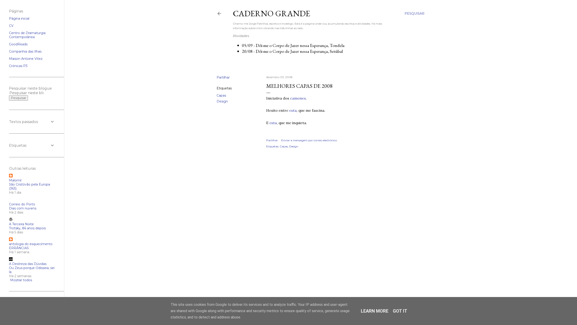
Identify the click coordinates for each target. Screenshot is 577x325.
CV (11, 26)
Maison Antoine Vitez (26, 59)
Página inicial (19, 18)
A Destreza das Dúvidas (27, 264)
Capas (221, 95)
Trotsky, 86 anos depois (27, 228)
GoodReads (18, 44)
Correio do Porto (22, 204)
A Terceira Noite (21, 224)
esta (293, 110)
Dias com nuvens (22, 208)
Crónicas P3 (18, 66)
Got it (400, 311)
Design (222, 101)
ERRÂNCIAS (19, 248)
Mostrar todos (21, 280)
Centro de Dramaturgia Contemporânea (27, 35)
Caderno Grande (271, 13)
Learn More (374, 311)
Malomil (15, 180)
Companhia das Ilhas (25, 51)
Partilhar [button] (223, 77)
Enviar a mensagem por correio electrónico (309, 140)
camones (298, 98)
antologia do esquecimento (31, 244)
